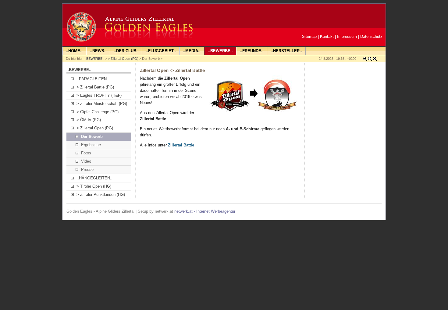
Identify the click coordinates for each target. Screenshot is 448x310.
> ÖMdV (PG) (88, 119)
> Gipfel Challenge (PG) (97, 112)
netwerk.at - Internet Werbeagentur (204, 211)
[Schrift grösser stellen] (365, 60)
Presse (87, 169)
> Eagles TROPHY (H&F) (99, 95)
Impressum (347, 36)
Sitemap (309, 36)
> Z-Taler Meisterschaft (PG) (101, 103)
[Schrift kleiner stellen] (375, 60)
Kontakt (327, 36)
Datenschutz (371, 36)
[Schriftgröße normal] (370, 60)
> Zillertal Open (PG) (123, 58)
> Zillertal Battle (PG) (95, 87)
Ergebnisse (91, 144)
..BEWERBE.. (94, 58)
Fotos (86, 153)
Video (86, 161)
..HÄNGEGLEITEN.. (94, 178)
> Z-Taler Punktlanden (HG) (100, 194)
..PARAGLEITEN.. (92, 79)
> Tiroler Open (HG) (93, 186)
